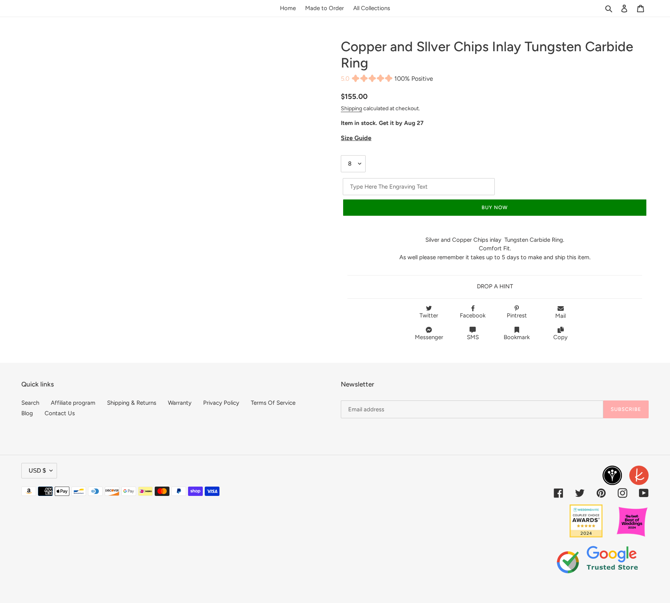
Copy (560, 337)
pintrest (517, 315)
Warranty (180, 402)
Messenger (429, 337)
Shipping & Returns (131, 402)
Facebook (472, 315)
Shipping (351, 108)
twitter (429, 315)
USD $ (37, 470)
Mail (560, 315)
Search (30, 402)
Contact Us (60, 413)
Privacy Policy (221, 402)
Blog (27, 413)
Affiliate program (73, 402)
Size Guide (356, 138)
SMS (473, 337)
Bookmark (517, 337)
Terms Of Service (273, 402)
